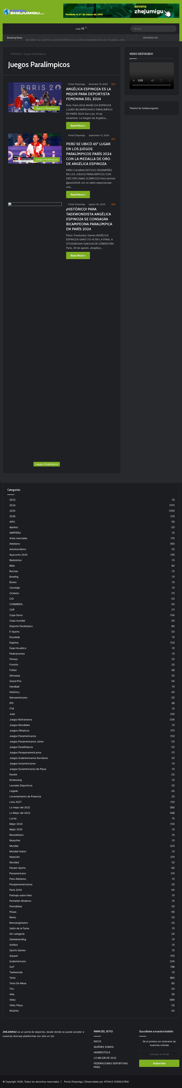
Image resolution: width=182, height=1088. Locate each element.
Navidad (14, 862)
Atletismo (14, 543)
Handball (14, 686)
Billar (12, 565)
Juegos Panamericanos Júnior (26, 741)
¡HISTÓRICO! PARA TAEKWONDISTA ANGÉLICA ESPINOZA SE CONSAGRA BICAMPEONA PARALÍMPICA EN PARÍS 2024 (89, 219)
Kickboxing (15, 780)
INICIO (97, 1041)
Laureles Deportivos (20, 785)
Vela (11, 994)
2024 (12, 505)
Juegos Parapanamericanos (25, 752)
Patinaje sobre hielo (20, 895)
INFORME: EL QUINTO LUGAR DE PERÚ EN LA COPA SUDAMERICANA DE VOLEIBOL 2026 (75, 37)
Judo (12, 714)
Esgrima (13, 642)
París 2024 (15, 889)
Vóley (12, 999)
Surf (11, 966)
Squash (13, 955)
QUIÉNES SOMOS (104, 1046)
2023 (12, 499)
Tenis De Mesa (17, 983)
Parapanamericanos (20, 884)
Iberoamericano (18, 697)
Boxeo (13, 582)
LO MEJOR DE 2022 (105, 1057)
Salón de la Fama (19, 928)
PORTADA (15, 53)
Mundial (13, 845)
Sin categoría (17, 933)
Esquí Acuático (17, 648)
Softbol (13, 944)
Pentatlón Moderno (20, 900)
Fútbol (13, 670)
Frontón (13, 664)
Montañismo (16, 835)
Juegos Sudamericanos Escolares (28, 758)
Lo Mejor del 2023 (19, 813)
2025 (12, 510)
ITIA (11, 708)
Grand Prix (15, 681)
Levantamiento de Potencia (25, 796)
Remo (12, 917)
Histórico (14, 692)
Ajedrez (13, 527)
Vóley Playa (16, 1005)
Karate (13, 774)
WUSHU (14, 1010)
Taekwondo (16, 972)
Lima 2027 (15, 802)
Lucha (13, 818)
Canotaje (14, 587)
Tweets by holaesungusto (144, 108)
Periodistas (15, 906)
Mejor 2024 (16, 824)
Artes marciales (18, 538)
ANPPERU (15, 532)
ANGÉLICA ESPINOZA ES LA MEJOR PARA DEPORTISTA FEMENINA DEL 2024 (88, 94)
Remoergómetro (18, 922)
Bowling (13, 576)
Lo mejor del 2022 (19, 807)
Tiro (11, 988)
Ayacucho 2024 (18, 554)
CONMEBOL (16, 604)
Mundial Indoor (17, 851)
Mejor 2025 (15, 829)
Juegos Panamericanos (22, 736)
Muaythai (14, 840)
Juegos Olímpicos (19, 730)
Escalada (14, 637)
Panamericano (17, 873)
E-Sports (14, 631)
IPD (11, 703)
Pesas (12, 911)
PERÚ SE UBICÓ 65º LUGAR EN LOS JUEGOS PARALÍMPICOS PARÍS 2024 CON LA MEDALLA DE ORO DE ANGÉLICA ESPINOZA (88, 154)
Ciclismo (14, 593)
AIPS (12, 521)
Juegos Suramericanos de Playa (27, 769)
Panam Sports (17, 867)
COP (12, 609)
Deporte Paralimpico (21, 626)
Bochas (13, 571)
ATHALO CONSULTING (116, 1081)
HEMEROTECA (102, 1052)
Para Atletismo (17, 878)
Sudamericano (17, 961)
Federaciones (17, 653)
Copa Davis (16, 615)
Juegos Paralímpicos (21, 747)
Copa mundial (17, 620)
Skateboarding (17, 939)
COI (11, 598)
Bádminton (15, 560)
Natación (14, 856)
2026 (12, 516)
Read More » (78, 125)
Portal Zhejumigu (76, 84)
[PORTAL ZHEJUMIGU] (24, 12)
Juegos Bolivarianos (20, 719)
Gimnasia (14, 675)
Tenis (12, 977)
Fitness (13, 659)
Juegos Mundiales (19, 725)
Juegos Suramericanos (22, 763)
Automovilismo (17, 549)
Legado (13, 791)
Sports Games (17, 950)
